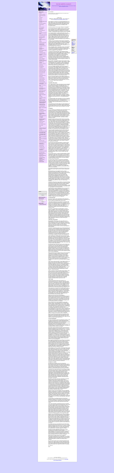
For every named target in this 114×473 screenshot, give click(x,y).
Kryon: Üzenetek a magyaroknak (41, 28)
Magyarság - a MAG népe (42, 63)
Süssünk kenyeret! (41, 93)
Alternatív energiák (41, 80)
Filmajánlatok (41, 76)
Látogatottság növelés (73, 52)
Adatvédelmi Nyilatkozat (58, 460)
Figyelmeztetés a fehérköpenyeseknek (41, 143)
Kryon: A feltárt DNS (41, 27)
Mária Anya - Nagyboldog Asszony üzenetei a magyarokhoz (42, 120)
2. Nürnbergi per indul (42, 147)
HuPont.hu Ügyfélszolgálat (43, 204)
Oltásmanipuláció (41, 145)
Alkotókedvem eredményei (42, 70)
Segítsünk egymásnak (42, 79)
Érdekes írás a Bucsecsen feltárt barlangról (42, 154)
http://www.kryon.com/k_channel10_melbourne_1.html (60, 19)
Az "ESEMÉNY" (41, 117)
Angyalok (40, 41)
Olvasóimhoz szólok (41, 140)
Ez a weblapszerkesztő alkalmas (73, 43)
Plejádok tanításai (41, 24)
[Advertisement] (41, 177)
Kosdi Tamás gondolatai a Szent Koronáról (42, 88)
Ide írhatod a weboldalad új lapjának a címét (42, 155)
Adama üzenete (41, 122)
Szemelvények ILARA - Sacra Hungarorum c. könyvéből (42, 128)
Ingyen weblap (66, 459)
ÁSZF (54, 460)
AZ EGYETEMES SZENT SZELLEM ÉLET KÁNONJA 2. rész (42, 135)
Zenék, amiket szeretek (42, 72)
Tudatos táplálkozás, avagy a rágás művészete (42, 83)
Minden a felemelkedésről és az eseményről (42, 116)
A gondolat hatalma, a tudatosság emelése (42, 44)
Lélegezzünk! (41, 57)
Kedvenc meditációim (42, 58)
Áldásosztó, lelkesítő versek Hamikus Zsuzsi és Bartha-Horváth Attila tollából (42, 102)
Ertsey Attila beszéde (41, 152)
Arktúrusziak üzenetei (42, 121)
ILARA (40, 126)
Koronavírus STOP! (41, 146)
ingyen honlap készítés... (73, 44)
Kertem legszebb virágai (42, 71)
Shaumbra (40, 31)
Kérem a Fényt (41, 125)
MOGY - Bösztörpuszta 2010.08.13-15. (42, 91)
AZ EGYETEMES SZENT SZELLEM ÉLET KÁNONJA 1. (42, 132)
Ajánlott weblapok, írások (42, 75)
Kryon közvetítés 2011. (42, 30)
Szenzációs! (40, 96)
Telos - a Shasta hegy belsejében (42, 37)
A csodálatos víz (41, 67)
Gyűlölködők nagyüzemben (42, 110)
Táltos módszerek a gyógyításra (41, 48)
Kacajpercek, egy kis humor (42, 42)
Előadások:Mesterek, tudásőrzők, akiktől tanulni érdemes (42, 114)
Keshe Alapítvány (41, 109)
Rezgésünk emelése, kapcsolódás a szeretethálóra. (43, 60)
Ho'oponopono (41, 51)
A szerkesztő (40, 17)
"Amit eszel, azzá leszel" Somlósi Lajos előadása (42, 100)
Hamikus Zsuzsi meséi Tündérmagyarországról (42, 104)
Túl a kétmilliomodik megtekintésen (41, 149)
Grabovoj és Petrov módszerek (41, 62)
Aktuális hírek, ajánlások (42, 14)
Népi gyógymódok (41, 66)
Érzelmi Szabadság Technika (42, 50)
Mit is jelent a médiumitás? (42, 23)
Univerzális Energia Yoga (42, 45)
